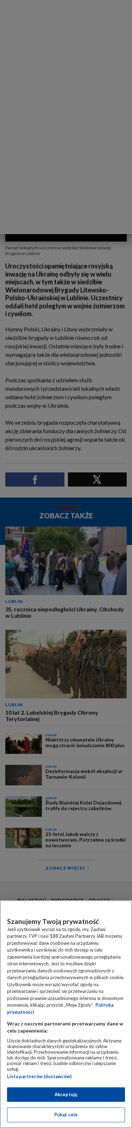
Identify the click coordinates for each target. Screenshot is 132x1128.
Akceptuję (66, 1094)
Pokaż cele (66, 1114)
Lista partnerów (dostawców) (39, 1076)
